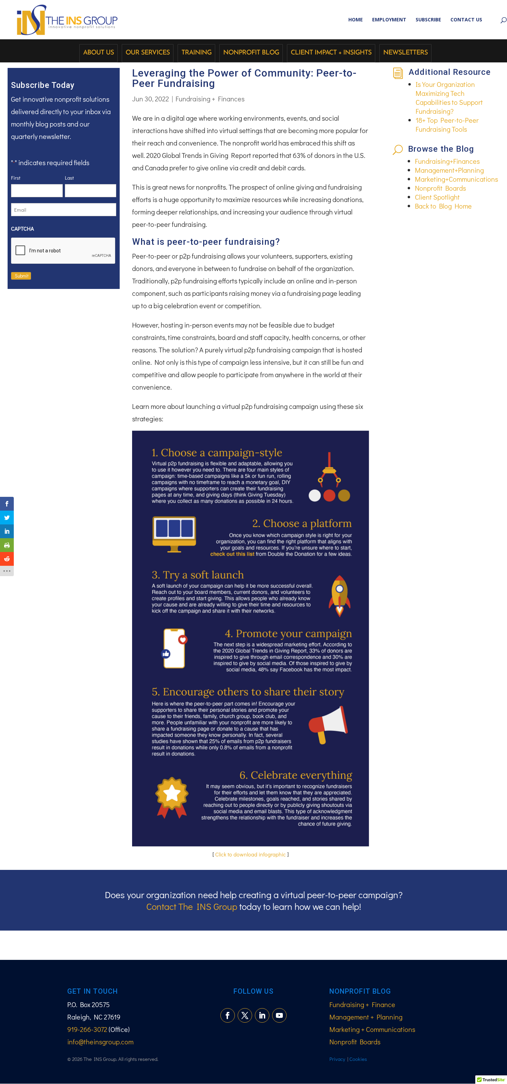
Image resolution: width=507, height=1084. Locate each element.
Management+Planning (449, 169)
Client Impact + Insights (331, 53)
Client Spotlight (437, 196)
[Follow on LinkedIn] (262, 1015)
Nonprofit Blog (251, 53)
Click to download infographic (250, 854)
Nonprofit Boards (440, 187)
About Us (98, 53)
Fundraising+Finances (447, 161)
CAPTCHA (22, 228)
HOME (355, 20)
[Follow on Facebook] (227, 1015)
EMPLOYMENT (389, 20)
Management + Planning (365, 1016)
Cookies (358, 1058)
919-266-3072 (87, 1029)
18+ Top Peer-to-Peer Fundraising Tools (447, 124)
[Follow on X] (245, 1015)
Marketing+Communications (456, 178)
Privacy (337, 1058)
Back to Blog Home (443, 205)
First (15, 177)
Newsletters (405, 53)
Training (196, 53)
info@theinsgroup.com (100, 1041)
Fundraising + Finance (362, 1004)
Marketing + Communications (372, 1029)
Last (69, 177)
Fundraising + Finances (210, 98)
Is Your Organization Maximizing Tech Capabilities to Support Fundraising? (449, 98)
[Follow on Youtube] (279, 1015)
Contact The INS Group (191, 906)
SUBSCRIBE (428, 20)
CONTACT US (466, 20)
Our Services (148, 53)
